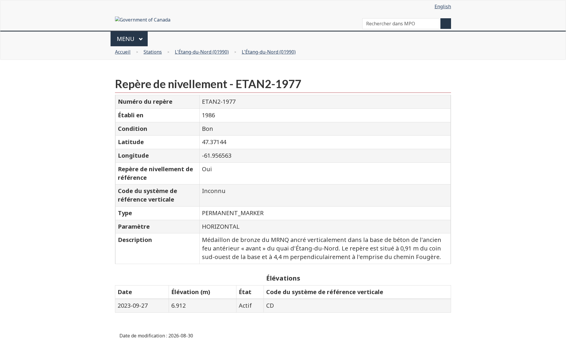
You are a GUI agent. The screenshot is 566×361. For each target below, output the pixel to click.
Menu (126, 39)
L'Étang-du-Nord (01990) (202, 52)
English (443, 6)
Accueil (123, 52)
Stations (153, 52)
